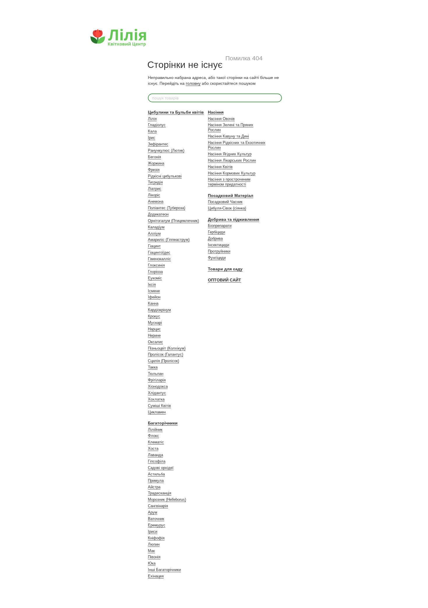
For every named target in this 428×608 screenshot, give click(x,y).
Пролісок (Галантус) (165, 354)
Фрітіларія (157, 380)
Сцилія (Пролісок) (163, 361)
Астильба (156, 474)
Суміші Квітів (159, 405)
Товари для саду (225, 269)
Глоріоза (155, 271)
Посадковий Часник (225, 202)
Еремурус (156, 525)
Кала (152, 131)
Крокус (154, 316)
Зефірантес (158, 144)
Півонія (154, 557)
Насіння (216, 112)
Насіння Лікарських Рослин (232, 160)
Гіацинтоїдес (159, 252)
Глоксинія (156, 265)
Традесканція (159, 493)
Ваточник (156, 519)
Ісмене (154, 291)
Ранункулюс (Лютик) (166, 150)
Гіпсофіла (156, 461)
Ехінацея (156, 576)
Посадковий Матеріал (230, 195)
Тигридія (155, 182)
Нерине (154, 335)
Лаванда (155, 455)
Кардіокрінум (159, 310)
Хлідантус (157, 393)
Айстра (154, 487)
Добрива (215, 238)
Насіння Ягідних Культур (230, 154)
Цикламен (157, 412)
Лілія (152, 119)
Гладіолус (157, 125)
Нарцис (154, 329)
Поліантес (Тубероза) (166, 208)
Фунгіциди (217, 257)
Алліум (154, 233)
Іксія (152, 284)
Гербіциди (216, 232)
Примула (156, 480)
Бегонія (154, 157)
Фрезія (154, 170)
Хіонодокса (158, 386)
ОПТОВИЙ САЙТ (224, 280)
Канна (153, 303)
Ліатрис (154, 188)
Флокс (153, 435)
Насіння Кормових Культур (231, 173)
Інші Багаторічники (164, 570)
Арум (152, 512)
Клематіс (156, 442)
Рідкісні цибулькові (165, 176)
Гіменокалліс (159, 259)
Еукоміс (155, 278)
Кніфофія (156, 538)
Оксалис (155, 342)
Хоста (153, 448)
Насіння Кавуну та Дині (228, 136)
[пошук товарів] (277, 98)
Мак (151, 551)
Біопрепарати (219, 225)
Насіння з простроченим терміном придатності (229, 181)
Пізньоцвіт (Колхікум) (166, 348)
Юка (151, 563)
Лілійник (155, 429)
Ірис (151, 137)
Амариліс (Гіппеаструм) (169, 239)
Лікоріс (154, 195)
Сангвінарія (158, 506)
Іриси (152, 531)
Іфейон (154, 297)
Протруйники (219, 251)
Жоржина (156, 163)
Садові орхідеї (161, 468)
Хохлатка (156, 399)
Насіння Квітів (220, 167)
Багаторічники (163, 423)
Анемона (155, 201)
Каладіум (156, 227)
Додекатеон (158, 214)
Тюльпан (155, 373)
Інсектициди (218, 245)
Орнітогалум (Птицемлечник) (173, 220)
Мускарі (155, 322)
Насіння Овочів (221, 119)
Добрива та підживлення (233, 219)
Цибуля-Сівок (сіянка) (227, 208)
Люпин (154, 544)
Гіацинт (154, 246)
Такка (153, 367)
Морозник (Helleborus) (167, 499)
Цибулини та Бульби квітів (176, 112)
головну (193, 83)
